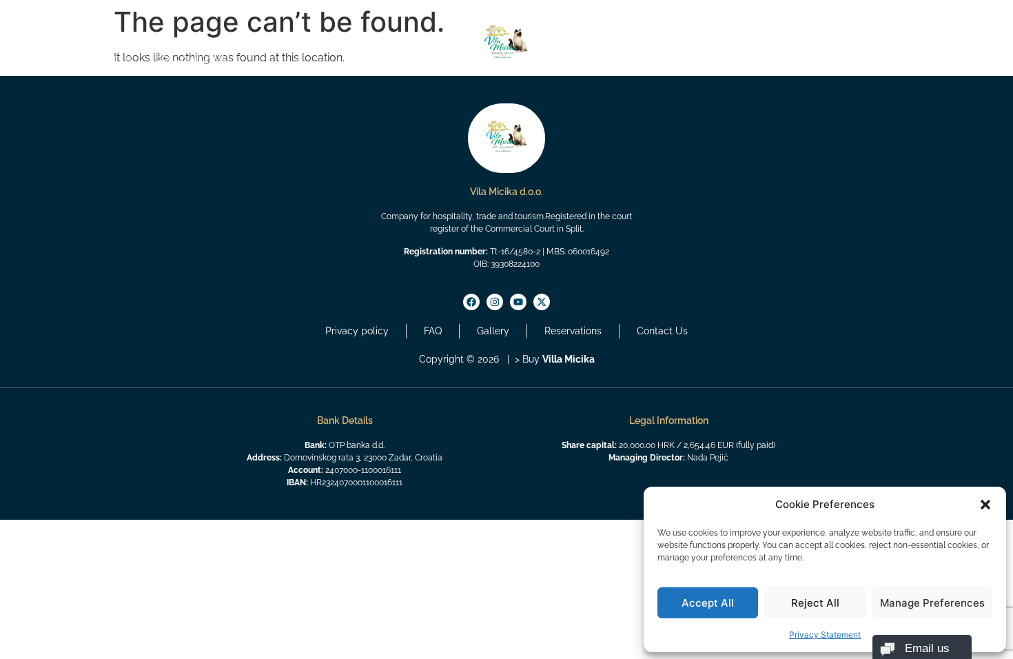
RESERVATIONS (191, 60)
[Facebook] (46, 15)
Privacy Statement (825, 634)
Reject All (815, 602)
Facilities (870, 60)
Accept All (708, 602)
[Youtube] (79, 15)
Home (48, 60)
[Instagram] (62, 15)
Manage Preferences (932, 602)
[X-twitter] (96, 15)
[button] (985, 504)
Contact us (947, 60)
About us (109, 60)
